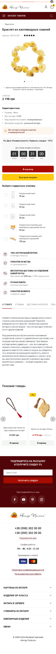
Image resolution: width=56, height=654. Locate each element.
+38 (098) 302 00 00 (28, 528)
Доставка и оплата (37, 304)
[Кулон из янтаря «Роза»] (41, 407)
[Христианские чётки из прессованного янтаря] (14, 407)
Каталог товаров (17, 15)
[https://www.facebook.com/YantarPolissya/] (14, 499)
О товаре (7, 304)
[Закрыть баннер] (51, 1)
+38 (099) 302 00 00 (28, 533)
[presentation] (3, 419)
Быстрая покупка (28, 177)
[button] (24, 81)
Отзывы (19, 304)
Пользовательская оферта (28, 573)
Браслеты (9, 24)
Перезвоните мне (27, 538)
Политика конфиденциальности (28, 569)
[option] (7, 305)
